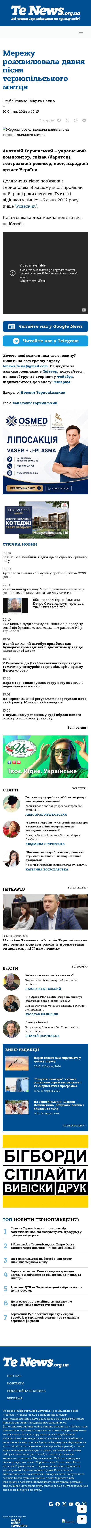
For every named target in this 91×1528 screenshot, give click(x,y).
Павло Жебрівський (43, 989)
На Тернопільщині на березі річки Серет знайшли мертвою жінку (41, 1260)
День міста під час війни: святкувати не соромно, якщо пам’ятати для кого (41, 1303)
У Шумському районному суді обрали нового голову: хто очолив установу (42, 716)
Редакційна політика (26, 1391)
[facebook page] (57, 1504)
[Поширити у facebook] (59, 120)
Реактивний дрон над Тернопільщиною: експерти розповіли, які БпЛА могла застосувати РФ (43, 591)
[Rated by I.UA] (74, 1522)
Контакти (15, 1383)
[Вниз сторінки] (82, 1519)
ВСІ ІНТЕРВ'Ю (78, 887)
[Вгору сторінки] (82, 1509)
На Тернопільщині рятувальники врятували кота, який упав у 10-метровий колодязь (45, 700)
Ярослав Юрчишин (41, 1014)
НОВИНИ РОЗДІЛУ (74, 1125)
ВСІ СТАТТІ (80, 788)
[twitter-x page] (64, 1504)
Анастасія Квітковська (46, 814)
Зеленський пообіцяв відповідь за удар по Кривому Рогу (45, 559)
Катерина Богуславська (46, 869)
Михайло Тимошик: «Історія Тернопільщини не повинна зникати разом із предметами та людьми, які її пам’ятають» (45, 944)
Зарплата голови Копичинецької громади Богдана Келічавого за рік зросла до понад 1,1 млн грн (46, 1275)
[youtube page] (71, 1504)
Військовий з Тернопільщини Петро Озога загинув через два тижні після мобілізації (58, 603)
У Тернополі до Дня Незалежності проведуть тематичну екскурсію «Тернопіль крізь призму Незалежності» (43, 666)
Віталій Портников (42, 1036)
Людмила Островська (45, 844)
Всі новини (77, 728)
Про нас (14, 1376)
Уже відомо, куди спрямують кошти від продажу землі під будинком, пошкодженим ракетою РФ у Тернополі (43, 627)
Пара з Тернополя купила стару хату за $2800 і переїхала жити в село (43, 684)
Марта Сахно (42, 101)
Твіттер (50, 371)
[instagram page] (84, 1504)
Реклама (15, 1398)
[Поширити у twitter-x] (67, 120)
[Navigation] (81, 32)
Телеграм (61, 382)
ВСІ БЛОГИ (80, 966)
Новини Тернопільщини (43, 393)
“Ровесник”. (26, 206)
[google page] (51, 1504)
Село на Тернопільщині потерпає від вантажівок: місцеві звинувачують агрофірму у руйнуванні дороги (46, 1232)
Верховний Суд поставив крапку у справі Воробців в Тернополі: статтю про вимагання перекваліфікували (45, 1317)
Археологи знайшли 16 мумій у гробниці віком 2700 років (44, 575)
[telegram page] (77, 1504)
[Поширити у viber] (76, 120)
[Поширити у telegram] (84, 120)
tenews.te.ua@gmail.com (25, 366)
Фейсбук (65, 377)
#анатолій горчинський (35, 403)
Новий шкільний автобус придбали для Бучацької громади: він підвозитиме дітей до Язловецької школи (43, 647)
